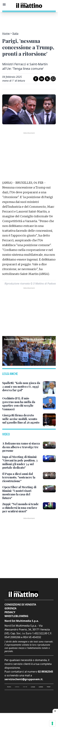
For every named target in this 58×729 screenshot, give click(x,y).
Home (6, 33)
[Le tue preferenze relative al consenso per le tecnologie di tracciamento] (52, 723)
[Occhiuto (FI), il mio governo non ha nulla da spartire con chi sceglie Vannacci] (49, 403)
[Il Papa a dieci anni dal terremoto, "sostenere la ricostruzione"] (49, 475)
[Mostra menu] (4, 4)
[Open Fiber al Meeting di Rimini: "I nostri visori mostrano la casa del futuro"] (49, 488)
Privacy (10, 612)
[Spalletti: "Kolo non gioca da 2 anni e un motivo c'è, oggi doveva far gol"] (49, 387)
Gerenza (10, 608)
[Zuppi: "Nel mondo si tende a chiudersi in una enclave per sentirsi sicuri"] (49, 505)
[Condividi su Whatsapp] (53, 78)
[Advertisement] (29, 20)
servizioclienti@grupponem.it (24, 679)
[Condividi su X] (47, 78)
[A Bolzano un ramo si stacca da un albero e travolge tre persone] (49, 445)
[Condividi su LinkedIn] (41, 78)
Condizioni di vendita (20, 604)
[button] (29, 350)
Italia (15, 33)
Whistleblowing (16, 616)
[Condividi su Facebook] (35, 78)
